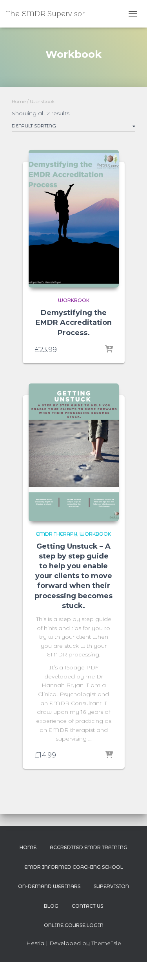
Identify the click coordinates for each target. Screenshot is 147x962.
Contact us (87, 906)
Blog (51, 906)
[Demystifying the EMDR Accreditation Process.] (74, 218)
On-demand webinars (49, 886)
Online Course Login (73, 925)
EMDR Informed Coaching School (73, 867)
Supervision (111, 886)
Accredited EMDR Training (88, 847)
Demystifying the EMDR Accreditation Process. (74, 322)
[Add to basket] (109, 350)
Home (19, 101)
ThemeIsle (106, 943)
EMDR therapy (56, 534)
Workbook (73, 300)
